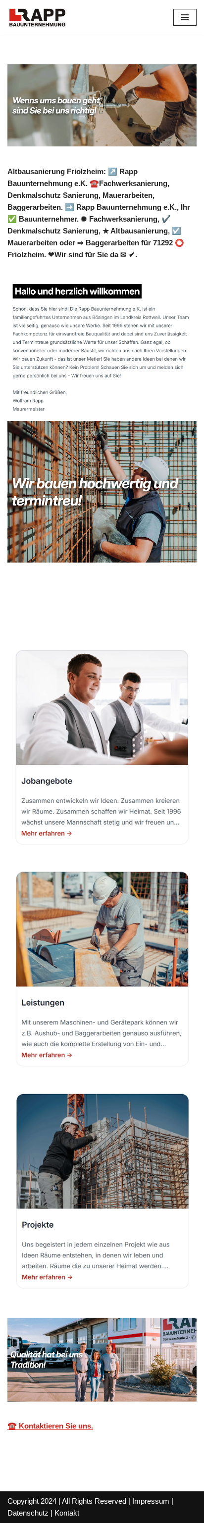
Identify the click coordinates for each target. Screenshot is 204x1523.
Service (127, 614)
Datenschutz (28, 1513)
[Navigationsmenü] (185, 17)
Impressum (150, 1501)
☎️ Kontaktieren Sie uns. (50, 1426)
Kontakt (66, 1513)
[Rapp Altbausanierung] (37, 17)
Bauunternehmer (52, 614)
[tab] (51, 615)
